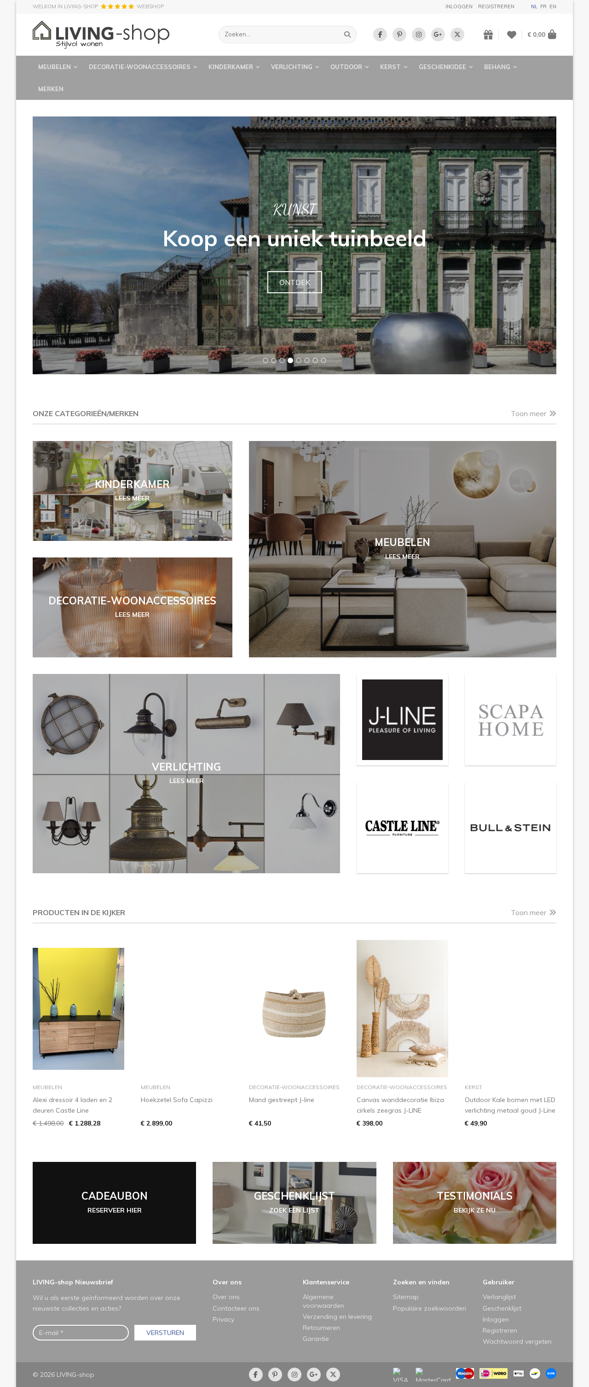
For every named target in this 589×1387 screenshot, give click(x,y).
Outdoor (346, 66)
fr (543, 6)
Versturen (165, 1333)
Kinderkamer (230, 66)
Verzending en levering (337, 1316)
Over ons (227, 1282)
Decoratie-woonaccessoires (140, 66)
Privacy (223, 1319)
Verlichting (291, 66)
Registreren (496, 6)
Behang (497, 66)
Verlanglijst (499, 1297)
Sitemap (406, 1297)
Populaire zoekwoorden (429, 1308)
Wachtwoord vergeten (517, 1341)
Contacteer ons (236, 1308)
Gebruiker (498, 1282)
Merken (51, 89)
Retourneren (321, 1327)
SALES (294, 282)
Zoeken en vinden (421, 1282)
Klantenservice (326, 1282)
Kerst (390, 66)
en (552, 6)
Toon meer (528, 413)
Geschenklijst (502, 1308)
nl (534, 6)
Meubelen (54, 66)
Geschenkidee (442, 66)
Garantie (316, 1339)
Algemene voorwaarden (323, 1301)
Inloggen (459, 6)
